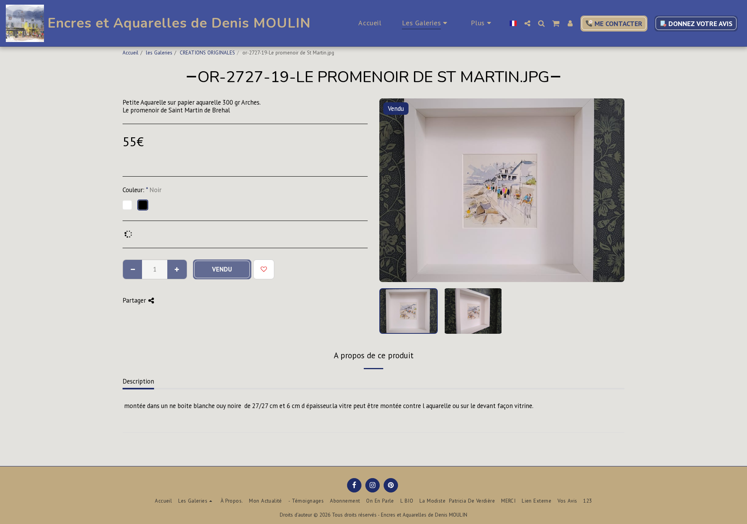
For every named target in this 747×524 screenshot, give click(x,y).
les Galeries (159, 52)
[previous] (391, 190)
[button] (527, 23)
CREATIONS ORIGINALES (207, 52)
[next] (612, 190)
